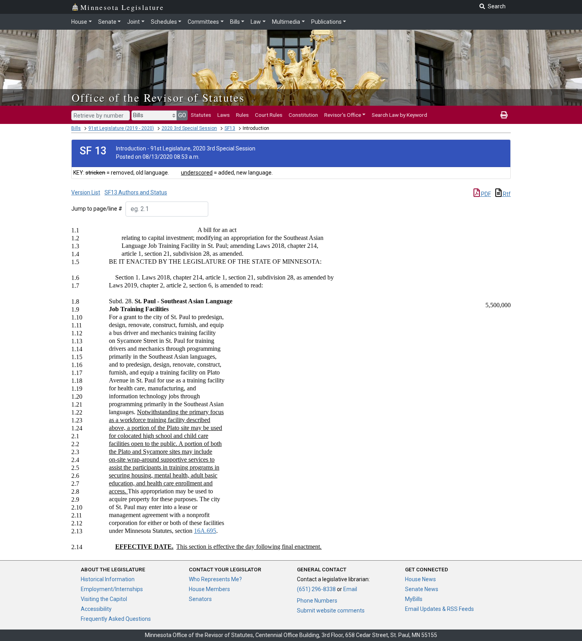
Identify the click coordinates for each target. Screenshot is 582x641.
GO (182, 115)
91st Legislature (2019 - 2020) (121, 128)
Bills (235, 22)
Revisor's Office (342, 115)
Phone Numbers (317, 600)
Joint (133, 22)
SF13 (229, 128)
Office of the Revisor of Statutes (158, 97)
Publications (326, 22)
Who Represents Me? (215, 579)
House (79, 22)
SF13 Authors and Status (136, 192)
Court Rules (268, 115)
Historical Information (108, 579)
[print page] (504, 115)
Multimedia (286, 22)
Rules (242, 115)
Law (256, 22)
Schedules (164, 22)
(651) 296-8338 (316, 589)
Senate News (421, 589)
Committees (203, 22)
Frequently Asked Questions (116, 619)
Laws (223, 115)
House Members (209, 589)
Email (350, 589)
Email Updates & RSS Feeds (439, 609)
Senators (200, 599)
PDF (485, 194)
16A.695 (205, 530)
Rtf (506, 194)
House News (420, 579)
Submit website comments (331, 610)
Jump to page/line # (96, 208)
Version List (85, 192)
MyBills (413, 599)
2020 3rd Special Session (189, 128)
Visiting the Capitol (104, 599)
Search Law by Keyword (399, 115)
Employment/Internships (112, 589)
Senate (107, 22)
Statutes (201, 115)
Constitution (303, 115)
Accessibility (96, 609)
